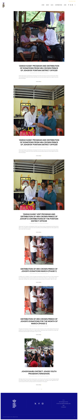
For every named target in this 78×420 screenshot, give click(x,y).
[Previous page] (36, 389)
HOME (43, 5)
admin (33, 223)
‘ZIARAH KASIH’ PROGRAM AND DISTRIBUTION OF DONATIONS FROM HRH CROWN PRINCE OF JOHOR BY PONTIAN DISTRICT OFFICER (39, 68)
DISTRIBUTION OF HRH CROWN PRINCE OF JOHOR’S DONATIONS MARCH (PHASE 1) (39, 270)
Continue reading (38, 81)
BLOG (52, 5)
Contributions (46, 223)
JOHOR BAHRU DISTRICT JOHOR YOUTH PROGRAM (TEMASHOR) (38, 372)
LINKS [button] (65, 5)
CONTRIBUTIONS (58, 5)
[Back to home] (3, 5)
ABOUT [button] (47, 5)
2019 (43, 223)
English (74, 1)
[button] (75, 5)
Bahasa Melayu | (71, 1)
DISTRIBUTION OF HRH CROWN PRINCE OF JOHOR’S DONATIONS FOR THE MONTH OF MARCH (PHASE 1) (39, 321)
